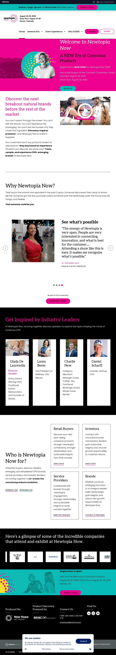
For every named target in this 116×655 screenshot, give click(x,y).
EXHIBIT (107, 31)
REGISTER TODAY (58, 301)
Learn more (59, 463)
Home (22, 31)
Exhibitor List (11, 490)
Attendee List (26, 490)
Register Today (87, 7)
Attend (92, 31)
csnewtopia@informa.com (70, 622)
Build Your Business (62, 515)
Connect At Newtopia (95, 515)
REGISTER (68, 88)
